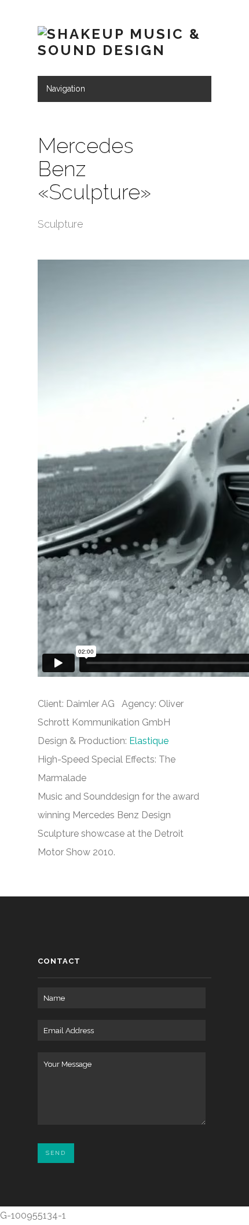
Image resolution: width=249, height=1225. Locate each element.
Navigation (65, 88)
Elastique (149, 740)
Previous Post (184, 139)
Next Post (201, 139)
